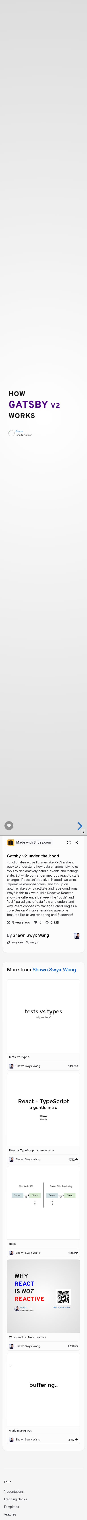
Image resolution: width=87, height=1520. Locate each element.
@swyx (19, 431)
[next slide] (79, 826)
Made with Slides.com (33, 842)
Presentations (14, 1491)
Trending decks (15, 1499)
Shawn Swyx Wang (31, 935)
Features (10, 1514)
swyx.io (17, 942)
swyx (34, 942)
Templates (11, 1507)
